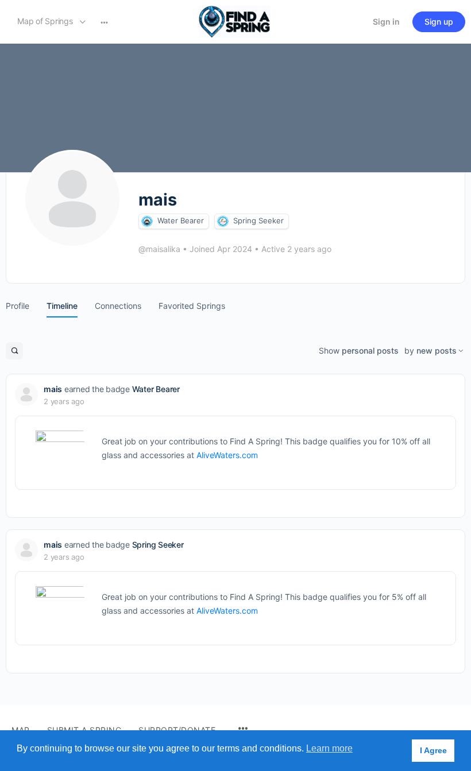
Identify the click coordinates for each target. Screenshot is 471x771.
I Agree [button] (433, 750)
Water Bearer (180, 220)
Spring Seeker (258, 220)
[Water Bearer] (147, 221)
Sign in (386, 21)
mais (53, 389)
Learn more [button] (329, 748)
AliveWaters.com (227, 455)
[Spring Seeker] (223, 221)
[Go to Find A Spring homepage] (234, 21)
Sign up (438, 21)
